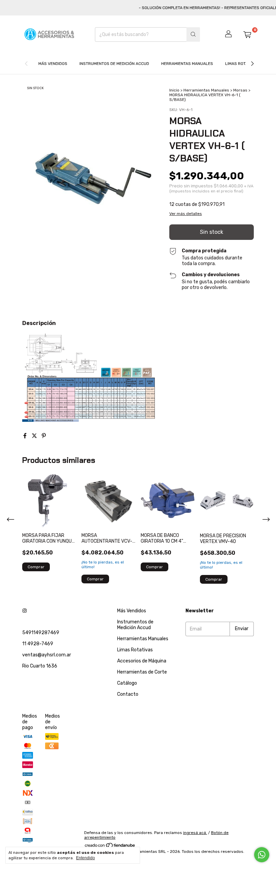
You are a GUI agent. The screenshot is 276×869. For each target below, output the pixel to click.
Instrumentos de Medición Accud (114, 63)
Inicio (174, 90)
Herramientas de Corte (142, 672)
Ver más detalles (185, 213)
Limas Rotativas (242, 63)
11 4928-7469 (37, 644)
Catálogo (127, 683)
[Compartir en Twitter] (35, 436)
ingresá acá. (195, 832)
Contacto (127, 694)
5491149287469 (40, 633)
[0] (247, 34)
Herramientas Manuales (187, 63)
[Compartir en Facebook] (25, 436)
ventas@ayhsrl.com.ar (46, 655)
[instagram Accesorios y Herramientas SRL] (24, 611)
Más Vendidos (52, 63)
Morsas (240, 90)
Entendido (85, 858)
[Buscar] (193, 34)
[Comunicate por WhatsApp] (261, 854)
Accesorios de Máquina (141, 661)
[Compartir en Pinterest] (43, 436)
